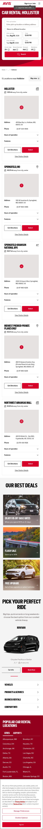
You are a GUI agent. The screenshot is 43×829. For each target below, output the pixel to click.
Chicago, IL (27, 767)
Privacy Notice (20, 802)
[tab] (8, 733)
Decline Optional (21, 818)
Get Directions (13, 150)
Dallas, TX (6, 753)
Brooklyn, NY (28, 739)
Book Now (31, 670)
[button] (21, 107)
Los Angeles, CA (29, 762)
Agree (21, 825)
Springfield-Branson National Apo (15, 246)
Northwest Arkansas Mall (18, 402)
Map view (34, 78)
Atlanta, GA (7, 758)
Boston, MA (7, 776)
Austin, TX (7, 767)
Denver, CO (7, 762)
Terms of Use (17, 804)
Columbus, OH (8, 744)
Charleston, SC (29, 748)
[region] (21, 804)
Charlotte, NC (28, 758)
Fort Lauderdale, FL (10, 772)
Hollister (9, 88)
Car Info (11, 670)
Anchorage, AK (8, 748)
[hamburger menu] (39, 3)
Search (23, 54)
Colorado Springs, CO (31, 776)
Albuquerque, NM (10, 739)
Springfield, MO (12, 166)
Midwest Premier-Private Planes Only (17, 327)
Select (30, 150)
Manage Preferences (21, 811)
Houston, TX (28, 744)
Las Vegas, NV (28, 753)
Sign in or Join (30, 3)
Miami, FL (27, 772)
